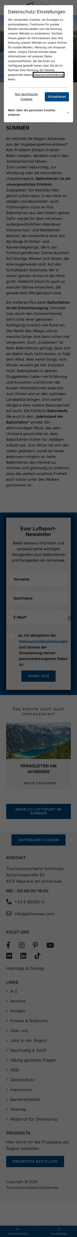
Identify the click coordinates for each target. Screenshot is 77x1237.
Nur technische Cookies (26, 96)
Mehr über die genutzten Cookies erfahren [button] (31, 112)
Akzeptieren (57, 97)
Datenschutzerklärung (48, 74)
